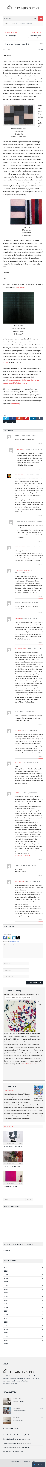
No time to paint (18, 1452)
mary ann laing (20, 649)
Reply (40, 443)
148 (42, 1408)
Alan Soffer (19, 762)
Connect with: (7, 934)
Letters (41, 49)
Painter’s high (10, 36)
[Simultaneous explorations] (13, 1137)
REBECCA (18, 730)
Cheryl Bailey (7, 1439)
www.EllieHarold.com (29, 1064)
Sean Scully (15, 404)
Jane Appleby (19, 881)
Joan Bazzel (19, 475)
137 (42, 1417)
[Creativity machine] (13, 1177)
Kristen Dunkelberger (22, 570)
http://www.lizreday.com (22, 855)
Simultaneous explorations (13, 1146)
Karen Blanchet (7, 1435)
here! (27, 1381)
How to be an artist (19, 1411)
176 (42, 1398)
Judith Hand (21, 449)
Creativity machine (10, 1186)
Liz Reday (18, 793)
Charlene (18, 618)
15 (42, 43)
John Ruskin (20, 287)
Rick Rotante (6, 1452)
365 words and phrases (12, 1166)
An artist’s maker (18, 1401)
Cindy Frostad (20, 547)
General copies (18, 1420)
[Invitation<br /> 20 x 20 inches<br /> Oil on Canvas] (38, 1094)
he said (5, 362)
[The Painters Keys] (23, 7)
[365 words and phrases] (13, 1157)
